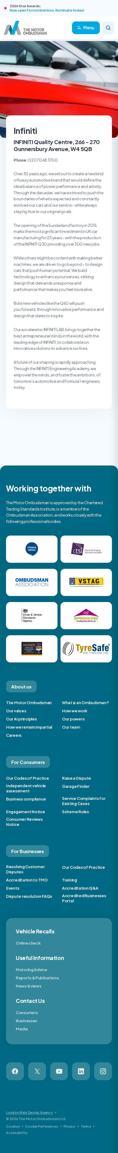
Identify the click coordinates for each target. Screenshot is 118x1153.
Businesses (26, 1020)
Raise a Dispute (76, 778)
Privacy (69, 1126)
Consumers (27, 1012)
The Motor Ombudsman (29, 702)
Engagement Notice (25, 811)
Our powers (73, 719)
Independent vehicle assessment (26, 788)
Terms (86, 1126)
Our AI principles (21, 719)
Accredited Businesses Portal (84, 898)
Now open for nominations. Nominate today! (47, 10)
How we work (74, 710)
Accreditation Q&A (80, 888)
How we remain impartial (29, 727)
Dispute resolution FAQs (29, 896)
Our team (71, 727)
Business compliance (26, 799)
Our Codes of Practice (27, 778)
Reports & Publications (37, 977)
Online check (28, 943)
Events (12, 888)
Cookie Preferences (41, 1126)
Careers (13, 735)
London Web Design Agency (29, 1112)
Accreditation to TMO (27, 880)
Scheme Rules (75, 811)
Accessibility (17, 1133)
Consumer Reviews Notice (24, 822)
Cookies (13, 1126)
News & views (28, 986)
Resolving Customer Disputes (25, 869)
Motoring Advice (31, 969)
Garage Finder (76, 786)
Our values (16, 710)
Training (69, 880)
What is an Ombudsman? (85, 702)
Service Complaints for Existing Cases (83, 801)
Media (22, 1028)
